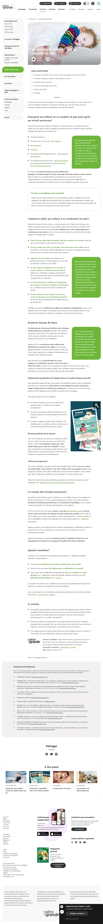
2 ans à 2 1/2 (9, 29)
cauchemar (37, 145)
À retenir (37, 93)
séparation (36, 163)
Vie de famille (10, 76)
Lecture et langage (12, 39)
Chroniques (7, 836)
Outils (5, 850)
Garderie (8, 83)
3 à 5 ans (52, 9)
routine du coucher (76, 511)
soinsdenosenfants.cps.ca (37, 724)
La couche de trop (9, 863)
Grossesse (22, 9)
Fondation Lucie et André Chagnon (15, 905)
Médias (5, 873)
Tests (4, 852)
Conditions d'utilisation (10, 869)
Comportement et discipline (12, 47)
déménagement (62, 160)
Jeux (6, 110)
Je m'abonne (79, 829)
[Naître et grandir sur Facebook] (76, 842)
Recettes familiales (11, 63)
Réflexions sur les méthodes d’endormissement (57, 482)
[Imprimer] (56, 754)
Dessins (7, 108)
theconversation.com (55, 718)
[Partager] (46, 754)
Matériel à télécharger (10, 854)
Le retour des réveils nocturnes (45, 86)
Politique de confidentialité (11, 871)
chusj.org (29, 694)
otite (52, 141)
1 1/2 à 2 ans (9, 27)
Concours (76, 3)
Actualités (72, 9)
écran (57, 198)
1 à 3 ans (43, 9)
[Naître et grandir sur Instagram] (72, 842)
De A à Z (5, 817)
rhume (57, 141)
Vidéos (98, 9)
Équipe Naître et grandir (68, 647)
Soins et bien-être (45, 19)
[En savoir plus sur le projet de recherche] (61, 912)
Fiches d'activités (11, 99)
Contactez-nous (8, 877)
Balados (90, 9)
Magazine (6, 840)
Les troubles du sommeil (46, 594)
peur (35, 149)
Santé (7, 117)
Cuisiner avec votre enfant (11, 59)
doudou (85, 516)
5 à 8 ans (61, 9)
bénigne (44, 141)
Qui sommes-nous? (9, 867)
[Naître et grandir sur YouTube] (84, 842)
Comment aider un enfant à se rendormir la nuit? (52, 79)
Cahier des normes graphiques (13, 875)
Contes (7, 105)
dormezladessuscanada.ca (39, 698)
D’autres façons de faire (43, 82)
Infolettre (61, 3)
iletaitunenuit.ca (50, 701)
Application (47, 3)
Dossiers (81, 9)
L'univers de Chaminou (10, 855)
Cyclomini (6, 857)
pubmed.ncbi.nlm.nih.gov (70, 683)
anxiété (58, 578)
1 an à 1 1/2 (8, 24)
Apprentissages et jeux (12, 91)
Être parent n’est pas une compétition (15, 865)
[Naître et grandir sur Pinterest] (80, 842)
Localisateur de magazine (58, 865)
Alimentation (10, 55)
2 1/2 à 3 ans (9, 32)
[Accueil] (9, 7)
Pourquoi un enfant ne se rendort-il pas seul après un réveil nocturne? (60, 75)
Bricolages (8, 102)
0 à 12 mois (33, 9)
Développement (11, 21)
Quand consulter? (40, 89)
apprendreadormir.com (39, 677)
